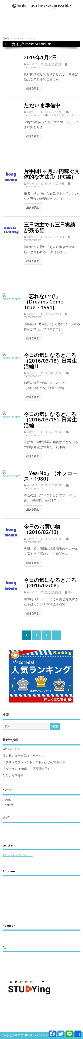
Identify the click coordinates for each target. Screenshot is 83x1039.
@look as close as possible (44, 5)
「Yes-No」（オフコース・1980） (51, 476)
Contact (8, 805)
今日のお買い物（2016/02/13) (42, 529)
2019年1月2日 (40, 57)
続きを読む (32, 88)
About (7, 799)
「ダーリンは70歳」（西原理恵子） (27, 769)
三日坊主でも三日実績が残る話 (49, 227)
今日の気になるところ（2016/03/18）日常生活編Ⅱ (50, 360)
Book (71, 592)
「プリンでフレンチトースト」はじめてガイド (34, 762)
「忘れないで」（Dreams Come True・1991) (43, 301)
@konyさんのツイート (18, 855)
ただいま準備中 (42, 105)
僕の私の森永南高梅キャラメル (23, 756)
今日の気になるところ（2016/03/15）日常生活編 (50, 419)
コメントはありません (61, 115)
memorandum (32, 67)
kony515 (32, 64)
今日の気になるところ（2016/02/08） (50, 582)
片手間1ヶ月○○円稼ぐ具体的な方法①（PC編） (52, 174)
